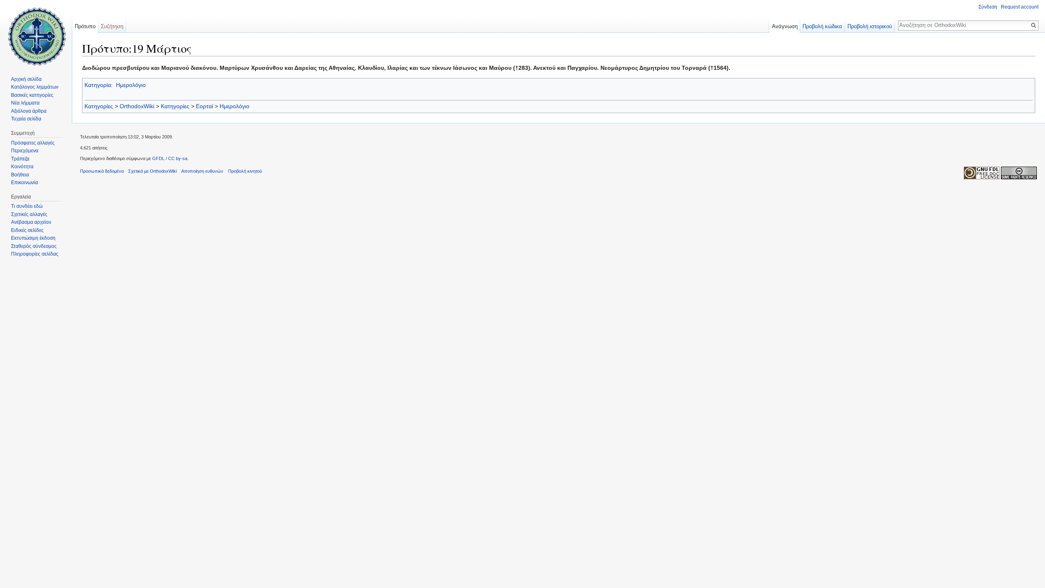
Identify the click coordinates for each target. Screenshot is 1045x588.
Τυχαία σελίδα (26, 119)
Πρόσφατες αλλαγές (33, 143)
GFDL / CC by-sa (169, 158)
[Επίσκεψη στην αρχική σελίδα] (36, 32)
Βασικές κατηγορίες (32, 95)
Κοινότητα (22, 166)
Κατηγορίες (98, 106)
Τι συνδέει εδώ (26, 206)
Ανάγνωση (785, 26)
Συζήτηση (112, 26)
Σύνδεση (987, 7)
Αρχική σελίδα (26, 79)
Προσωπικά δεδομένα (102, 171)
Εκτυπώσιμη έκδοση (33, 238)
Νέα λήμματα (25, 103)
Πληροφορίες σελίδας (34, 254)
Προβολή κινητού (245, 171)
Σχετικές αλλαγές (29, 214)
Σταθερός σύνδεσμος (34, 246)
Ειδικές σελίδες (27, 230)
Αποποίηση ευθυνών (202, 171)
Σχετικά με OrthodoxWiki (152, 171)
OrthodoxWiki (137, 106)
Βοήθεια (20, 175)
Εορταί (204, 106)
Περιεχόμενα (24, 151)
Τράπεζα (20, 159)
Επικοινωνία (24, 182)
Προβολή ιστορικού (869, 26)
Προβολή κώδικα (822, 26)
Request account (1019, 7)
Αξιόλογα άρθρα (29, 111)
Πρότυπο (85, 26)
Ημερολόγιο (131, 85)
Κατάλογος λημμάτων (34, 87)
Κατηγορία (97, 85)
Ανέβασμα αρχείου (31, 222)
